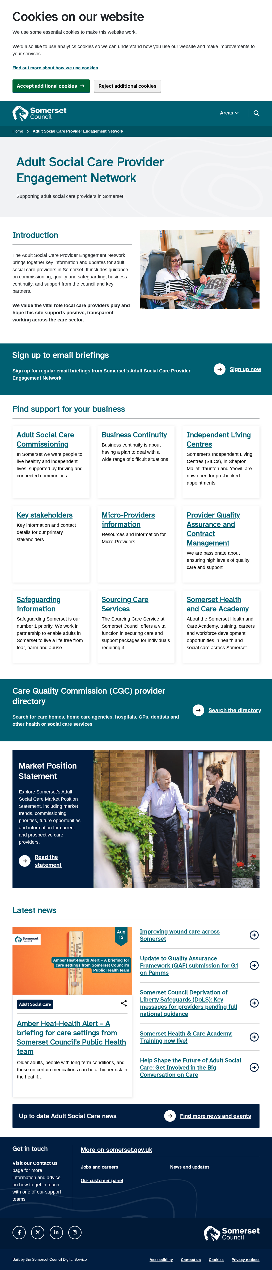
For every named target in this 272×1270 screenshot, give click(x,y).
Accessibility (161, 1260)
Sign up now (245, 369)
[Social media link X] (37, 1232)
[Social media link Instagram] (75, 1232)
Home (17, 131)
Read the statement (48, 861)
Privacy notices (246, 1260)
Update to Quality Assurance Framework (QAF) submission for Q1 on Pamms (189, 965)
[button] (124, 1003)
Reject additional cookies (127, 86)
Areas (226, 113)
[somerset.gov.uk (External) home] (39, 113)
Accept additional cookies (47, 86)
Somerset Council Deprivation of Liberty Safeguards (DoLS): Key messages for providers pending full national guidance (188, 1003)
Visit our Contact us (35, 1163)
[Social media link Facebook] (19, 1232)
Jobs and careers (99, 1167)
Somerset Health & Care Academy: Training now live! (186, 1037)
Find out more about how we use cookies (55, 67)
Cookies (216, 1260)
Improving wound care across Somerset (180, 935)
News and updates (190, 1167)
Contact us (191, 1260)
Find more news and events (215, 1116)
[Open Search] (256, 113)
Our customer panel (102, 1180)
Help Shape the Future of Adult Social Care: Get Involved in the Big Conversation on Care (190, 1067)
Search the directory (235, 710)
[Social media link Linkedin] (56, 1232)
